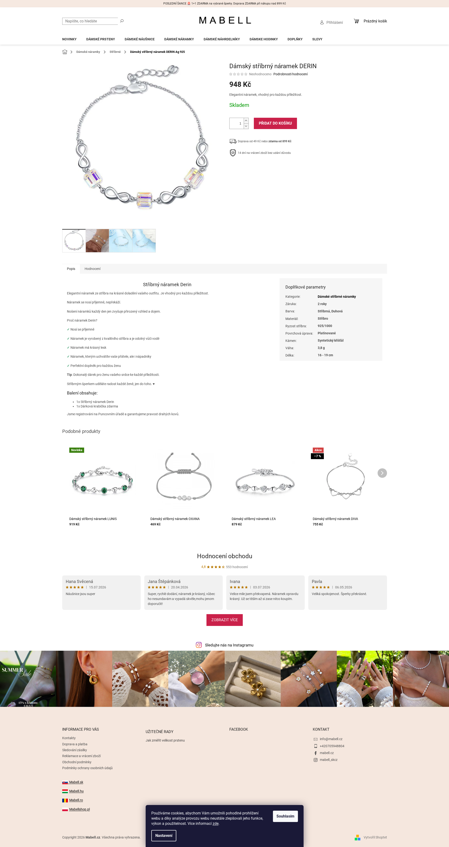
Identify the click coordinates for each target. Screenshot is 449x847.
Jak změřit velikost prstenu (165, 740)
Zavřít (254, 167)
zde (215, 823)
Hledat (122, 21)
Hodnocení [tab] (92, 269)
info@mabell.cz (331, 739)
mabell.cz (327, 753)
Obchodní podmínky (76, 762)
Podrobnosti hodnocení (290, 74)
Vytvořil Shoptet (375, 837)
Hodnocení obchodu (224, 556)
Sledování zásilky (74, 750)
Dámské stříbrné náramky (337, 296)
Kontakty (69, 738)
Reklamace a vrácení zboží (81, 756)
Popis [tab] (71, 269)
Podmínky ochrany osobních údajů (87, 768)
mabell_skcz (329, 760)
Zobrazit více (224, 620)
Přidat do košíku (275, 123)
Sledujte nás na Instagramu (229, 645)
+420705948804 (332, 746)
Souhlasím (285, 816)
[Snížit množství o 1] (246, 126)
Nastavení (163, 835)
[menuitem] (69, 38)
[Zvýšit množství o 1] (246, 120)
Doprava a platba (74, 744)
